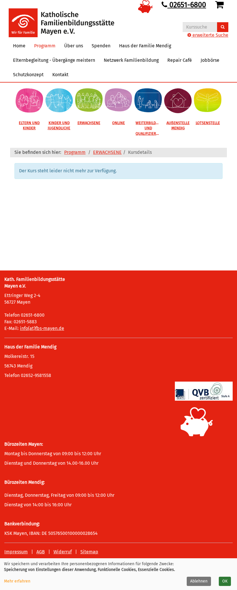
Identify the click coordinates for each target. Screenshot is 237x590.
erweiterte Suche (209, 35)
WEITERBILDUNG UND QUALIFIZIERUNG (149, 128)
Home (19, 45)
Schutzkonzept (28, 74)
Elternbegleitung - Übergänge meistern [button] (54, 60)
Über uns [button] (73, 45)
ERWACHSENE (88, 123)
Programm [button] (44, 45)
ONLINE (118, 123)
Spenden (101, 45)
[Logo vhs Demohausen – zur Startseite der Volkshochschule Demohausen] (61, 18)
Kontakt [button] (60, 74)
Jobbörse (210, 60)
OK (224, 581)
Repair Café (179, 60)
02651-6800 (186, 5)
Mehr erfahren (17, 581)
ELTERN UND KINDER (29, 125)
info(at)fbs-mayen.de (42, 328)
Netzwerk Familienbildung (131, 60)
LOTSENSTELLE (208, 123)
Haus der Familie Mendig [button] (145, 45)
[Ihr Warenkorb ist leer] (220, 5)
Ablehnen (199, 581)
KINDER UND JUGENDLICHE (59, 125)
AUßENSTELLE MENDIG (178, 125)
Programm (75, 152)
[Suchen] (222, 27)
